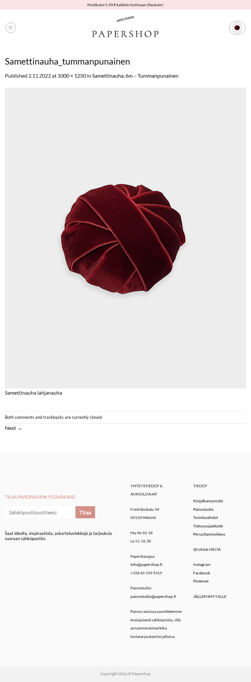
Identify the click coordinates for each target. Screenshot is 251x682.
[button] (11, 28)
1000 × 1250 (72, 75)
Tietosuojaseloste (208, 525)
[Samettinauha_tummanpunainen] (125, 237)
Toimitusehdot (205, 517)
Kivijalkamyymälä (208, 500)
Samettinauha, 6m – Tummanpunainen (135, 75)
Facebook (201, 572)
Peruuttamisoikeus (209, 534)
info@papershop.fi (146, 564)
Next (13, 428)
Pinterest (201, 581)
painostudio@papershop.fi (153, 596)
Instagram (201, 564)
